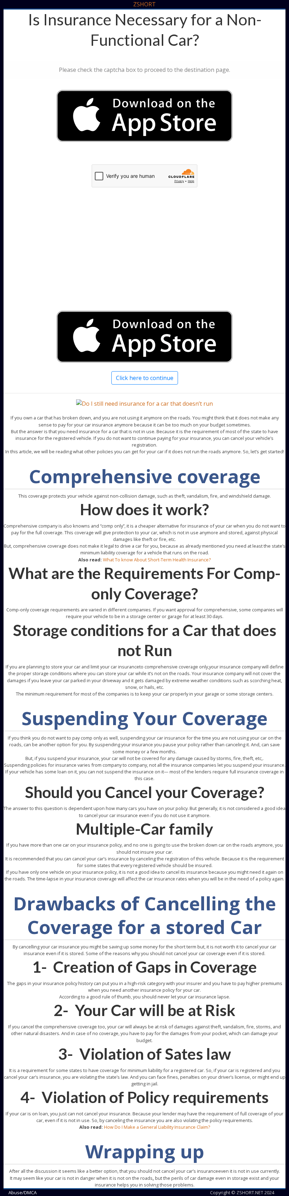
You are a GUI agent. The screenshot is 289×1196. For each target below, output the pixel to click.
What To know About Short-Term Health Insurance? (157, 559)
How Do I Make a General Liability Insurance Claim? (157, 1127)
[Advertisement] (144, 255)
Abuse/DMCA (22, 1192)
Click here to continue (144, 378)
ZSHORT (144, 4)
